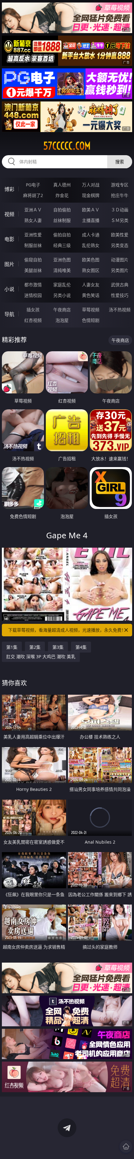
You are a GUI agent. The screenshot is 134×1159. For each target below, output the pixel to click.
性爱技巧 (119, 295)
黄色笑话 (90, 295)
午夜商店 (62, 310)
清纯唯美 (62, 270)
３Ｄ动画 (119, 210)
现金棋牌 (90, 195)
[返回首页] (126, 1146)
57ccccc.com (67, 146)
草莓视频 (90, 310)
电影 (9, 239)
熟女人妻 (33, 220)
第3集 (58, 647)
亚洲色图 (62, 260)
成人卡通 (90, 235)
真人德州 (62, 185)
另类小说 (62, 295)
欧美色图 (90, 260)
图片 (9, 264)
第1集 (11, 647)
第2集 (35, 647)
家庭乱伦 (62, 285)
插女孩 (33, 310)
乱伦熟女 (90, 245)
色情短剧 (90, 320)
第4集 (81, 647)
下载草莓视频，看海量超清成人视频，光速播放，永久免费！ (67, 630)
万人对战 (90, 185)
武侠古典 (119, 285)
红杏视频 (33, 320)
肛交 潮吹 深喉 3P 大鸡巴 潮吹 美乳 (40, 656)
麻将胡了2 (33, 195)
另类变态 (119, 245)
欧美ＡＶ (90, 210)
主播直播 (90, 220)
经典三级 (62, 245)
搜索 (119, 162)
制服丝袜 (33, 245)
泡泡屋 (62, 320)
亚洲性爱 (33, 235)
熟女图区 (90, 270)
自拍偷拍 (62, 210)
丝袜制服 (62, 220)
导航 (9, 314)
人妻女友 (90, 285)
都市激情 (33, 285)
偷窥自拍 (33, 260)
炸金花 (62, 195)
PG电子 (33, 185)
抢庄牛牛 (119, 195)
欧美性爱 (119, 235)
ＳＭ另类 (119, 220)
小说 (9, 289)
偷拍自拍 (62, 235)
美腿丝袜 (33, 270)
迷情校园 (33, 295)
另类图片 (119, 270)
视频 (9, 214)
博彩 (9, 189)
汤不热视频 (120, 310)
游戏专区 (119, 185)
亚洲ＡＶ (33, 210)
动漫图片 (119, 260)
